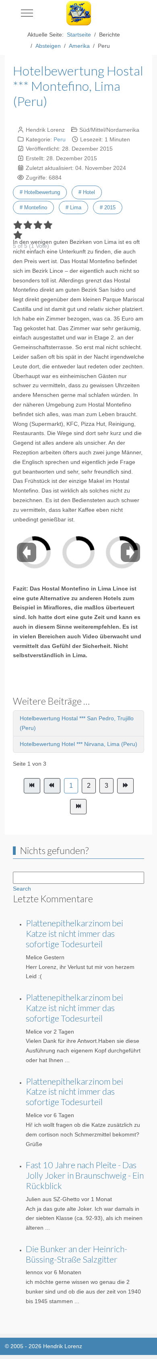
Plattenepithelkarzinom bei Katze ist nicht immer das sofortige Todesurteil (74, 933)
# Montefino (33, 207)
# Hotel (86, 192)
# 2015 (108, 207)
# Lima (73, 207)
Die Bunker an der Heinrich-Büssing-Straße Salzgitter (76, 1254)
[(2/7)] (98, 547)
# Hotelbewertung (40, 192)
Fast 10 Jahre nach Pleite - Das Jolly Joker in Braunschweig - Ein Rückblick (85, 1175)
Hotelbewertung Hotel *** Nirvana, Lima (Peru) (78, 744)
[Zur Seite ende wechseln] (78, 806)
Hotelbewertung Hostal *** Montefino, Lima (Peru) (78, 86)
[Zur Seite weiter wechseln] (125, 785)
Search (22, 888)
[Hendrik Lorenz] (79, 13)
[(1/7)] (54, 547)
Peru (60, 139)
